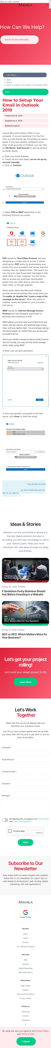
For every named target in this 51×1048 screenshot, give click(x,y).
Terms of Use (27, 1034)
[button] (48, 5)
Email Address (8, 759)
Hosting (25, 964)
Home (25, 934)
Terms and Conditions (22, 821)
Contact (25, 942)
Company (6, 783)
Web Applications (26, 972)
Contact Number (9, 771)
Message (6, 795)
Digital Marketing (25, 968)
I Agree (26, 1041)
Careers (25, 990)
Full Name (6, 747)
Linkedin (25, 1016)
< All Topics (11, 75)
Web (25, 960)
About (25, 938)
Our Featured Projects (25, 946)
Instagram (25, 1020)
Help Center (25, 986)
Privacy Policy (43, 819)
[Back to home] (25, 5)
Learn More (25, 682)
